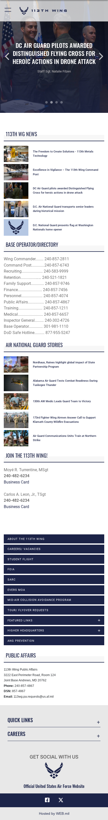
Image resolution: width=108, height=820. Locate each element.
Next (97, 56)
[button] (8, 10)
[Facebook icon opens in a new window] (47, 800)
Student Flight (21, 559)
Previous (11, 56)
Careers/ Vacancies (24, 549)
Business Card (16, 482)
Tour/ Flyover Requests (28, 610)
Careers (16, 733)
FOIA (11, 569)
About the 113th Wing (26, 539)
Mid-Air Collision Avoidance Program (39, 600)
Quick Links (20, 720)
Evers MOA (16, 590)
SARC (12, 579)
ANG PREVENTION (21, 640)
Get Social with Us (54, 757)
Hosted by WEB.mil (54, 813)
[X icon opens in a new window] (61, 800)
